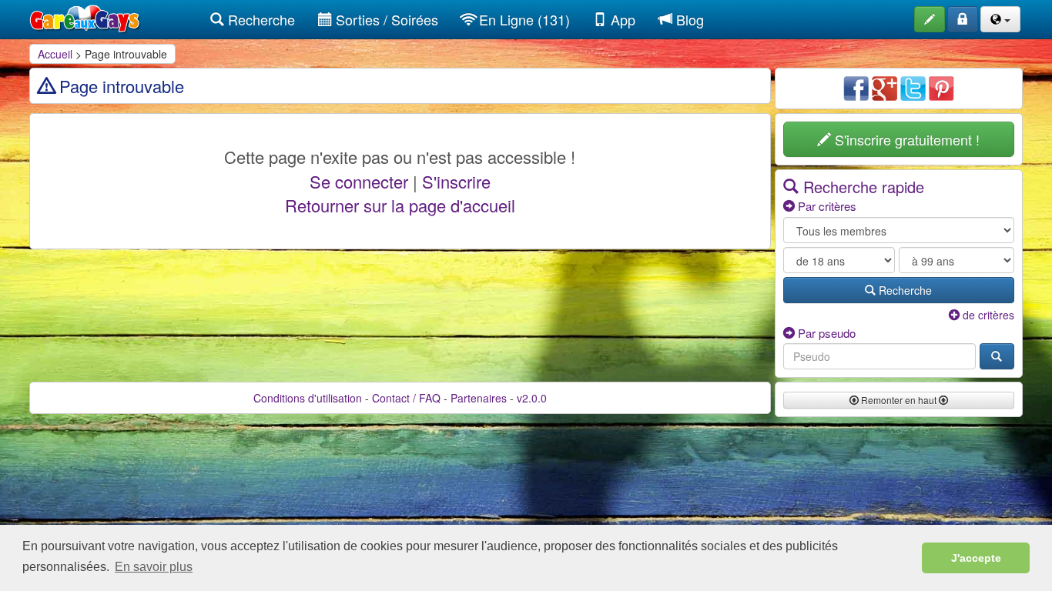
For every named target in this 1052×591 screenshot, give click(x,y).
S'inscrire (456, 181)
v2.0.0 (532, 398)
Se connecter (359, 181)
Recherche (259, 19)
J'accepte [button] (976, 558)
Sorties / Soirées (385, 19)
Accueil (55, 54)
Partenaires (479, 398)
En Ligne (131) (522, 19)
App (621, 19)
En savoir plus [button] (154, 566)
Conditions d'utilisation (307, 398)
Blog (688, 19)
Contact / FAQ (406, 398)
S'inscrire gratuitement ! (905, 139)
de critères (987, 314)
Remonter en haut (899, 399)
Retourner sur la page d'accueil (400, 205)
